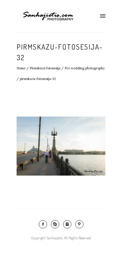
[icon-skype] (56, 224)
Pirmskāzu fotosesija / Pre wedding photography (67, 68)
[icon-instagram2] (68, 224)
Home (21, 68)
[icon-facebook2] (44, 224)
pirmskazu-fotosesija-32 (38, 79)
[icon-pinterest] (79, 224)
